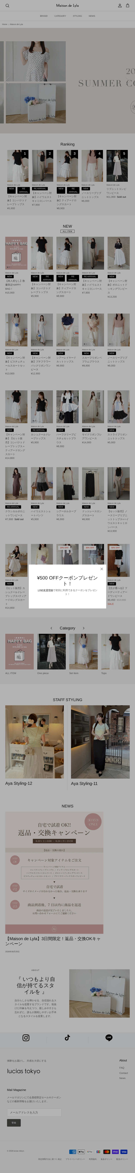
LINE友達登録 (45, 590)
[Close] (102, 569)
